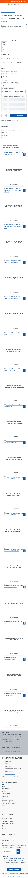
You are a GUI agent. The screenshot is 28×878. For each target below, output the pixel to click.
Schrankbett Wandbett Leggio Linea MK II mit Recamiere (14, 278)
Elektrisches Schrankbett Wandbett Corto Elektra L (14, 169)
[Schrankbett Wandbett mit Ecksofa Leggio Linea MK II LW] (14, 519)
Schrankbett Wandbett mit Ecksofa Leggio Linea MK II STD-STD (14, 566)
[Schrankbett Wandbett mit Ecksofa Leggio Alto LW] (14, 411)
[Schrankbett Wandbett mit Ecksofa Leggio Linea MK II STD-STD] (14, 555)
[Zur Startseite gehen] (14, 4)
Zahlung (4, 791)
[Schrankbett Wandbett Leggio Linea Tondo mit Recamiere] (14, 303)
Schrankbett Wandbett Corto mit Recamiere (14, 638)
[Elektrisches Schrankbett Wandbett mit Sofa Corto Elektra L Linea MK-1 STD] (14, 231)
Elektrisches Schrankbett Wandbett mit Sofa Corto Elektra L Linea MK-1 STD (14, 242)
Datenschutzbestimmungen (17, 858)
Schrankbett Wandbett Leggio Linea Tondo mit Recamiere (14, 314)
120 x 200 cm (14, 71)
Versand (4, 789)
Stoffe (3, 805)
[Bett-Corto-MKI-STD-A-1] (14, 33)
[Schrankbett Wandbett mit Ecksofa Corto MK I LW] (14, 339)
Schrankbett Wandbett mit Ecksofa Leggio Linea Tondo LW (14, 602)
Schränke (4, 825)
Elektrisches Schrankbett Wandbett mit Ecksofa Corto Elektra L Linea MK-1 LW (14, 206)
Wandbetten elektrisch (7, 818)
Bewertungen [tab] (5, 138)
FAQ (3, 798)
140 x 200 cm (5, 74)
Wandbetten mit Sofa (7, 821)
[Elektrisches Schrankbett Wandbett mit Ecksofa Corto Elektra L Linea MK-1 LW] (14, 195)
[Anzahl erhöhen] (7, 115)
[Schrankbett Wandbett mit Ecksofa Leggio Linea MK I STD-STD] (14, 483)
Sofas (3, 826)
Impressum (5, 796)
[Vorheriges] (2, 33)
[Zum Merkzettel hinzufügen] (26, 24)
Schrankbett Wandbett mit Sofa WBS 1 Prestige (14, 711)
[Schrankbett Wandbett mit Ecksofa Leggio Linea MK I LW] (14, 447)
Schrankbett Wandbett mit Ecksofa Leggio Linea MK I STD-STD (14, 494)
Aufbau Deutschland (7, 91)
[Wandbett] (14, 22)
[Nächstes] (25, 33)
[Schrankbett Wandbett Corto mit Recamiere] (14, 628)
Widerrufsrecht (6, 795)
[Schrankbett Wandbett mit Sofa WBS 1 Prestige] (14, 700)
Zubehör (4, 828)
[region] (14, 38)
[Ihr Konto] (19, 6)
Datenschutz (5, 788)
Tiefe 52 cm (14, 82)
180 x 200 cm (5, 76)
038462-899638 (9, 771)
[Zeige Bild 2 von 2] (15, 40)
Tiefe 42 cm (5, 82)
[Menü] (4, 6)
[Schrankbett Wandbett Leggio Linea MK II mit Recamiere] (14, 267)
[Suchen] (9, 6)
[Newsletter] (18, 851)
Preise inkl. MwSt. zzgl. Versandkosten (11, 58)
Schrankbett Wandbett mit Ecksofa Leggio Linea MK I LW (14, 458)
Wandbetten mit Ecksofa (8, 823)
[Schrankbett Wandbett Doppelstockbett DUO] (14, 664)
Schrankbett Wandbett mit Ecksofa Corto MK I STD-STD (14, 386)
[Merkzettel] (14, 6)
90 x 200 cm (5, 71)
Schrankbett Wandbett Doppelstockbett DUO (14, 674)
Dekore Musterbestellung (8, 803)
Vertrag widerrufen (14, 869)
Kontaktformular (15, 776)
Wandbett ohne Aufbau (8, 88)
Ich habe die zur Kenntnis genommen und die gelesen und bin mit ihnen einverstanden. (15, 860)
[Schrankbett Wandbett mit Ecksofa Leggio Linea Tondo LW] (14, 592)
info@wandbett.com (10, 774)
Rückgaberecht (6, 793)
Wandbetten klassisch (7, 820)
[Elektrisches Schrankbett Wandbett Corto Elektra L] (14, 159)
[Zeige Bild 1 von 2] (12, 40)
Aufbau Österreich (19, 91)
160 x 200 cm (15, 74)
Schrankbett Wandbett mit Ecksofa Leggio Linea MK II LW (14, 530)
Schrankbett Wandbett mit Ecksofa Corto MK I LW (14, 350)
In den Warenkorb (18, 115)
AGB (3, 786)
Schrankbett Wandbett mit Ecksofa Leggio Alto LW (14, 422)
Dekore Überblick (6, 801)
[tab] (13, 129)
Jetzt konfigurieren (14, 183)
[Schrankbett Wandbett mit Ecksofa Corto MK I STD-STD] (14, 375)
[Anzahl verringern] (2, 115)
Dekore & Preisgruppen (8, 800)
